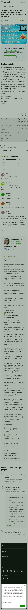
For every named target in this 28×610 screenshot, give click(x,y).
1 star (3, 165)
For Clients (5, 545)
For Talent (5, 551)
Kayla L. (6, 20)
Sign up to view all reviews (8, 230)
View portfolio (15, 243)
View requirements (10, 483)
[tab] (7, 170)
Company (4, 562)
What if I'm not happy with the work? (15, 534)
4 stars (3, 160)
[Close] (25, 585)
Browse (23, 2)
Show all (8, 525)
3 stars (3, 162)
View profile (14, 241)
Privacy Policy (8, 602)
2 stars (3, 163)
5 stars (3, 159)
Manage (22, 605)
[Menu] (2, 2)
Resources (5, 556)
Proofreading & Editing (12, 51)
